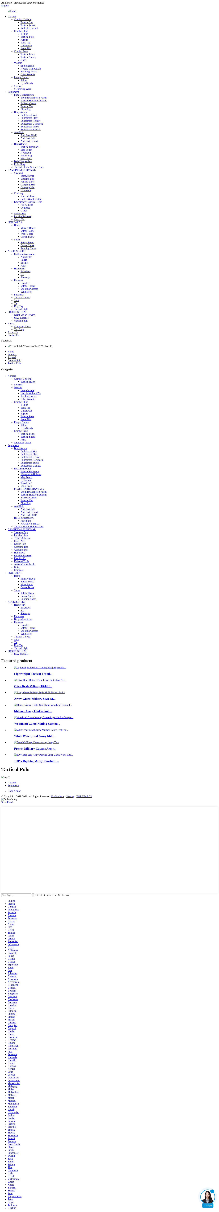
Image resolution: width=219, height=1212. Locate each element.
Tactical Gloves (22, 297)
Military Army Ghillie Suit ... (33, 711)
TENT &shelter (22, 538)
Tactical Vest (27, 106)
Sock (16, 300)
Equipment (13, 91)
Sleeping (18, 173)
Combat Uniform (22, 19)
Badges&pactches (23, 619)
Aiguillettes (26, 257)
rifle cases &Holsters (31, 474)
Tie (15, 303)
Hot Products (57, 796)
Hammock (26, 190)
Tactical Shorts (28, 57)
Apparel (12, 16)
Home (11, 351)
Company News (22, 326)
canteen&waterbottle (31, 199)
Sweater (18, 86)
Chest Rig (26, 109)
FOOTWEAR (15, 222)
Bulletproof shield (30, 126)
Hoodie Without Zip (31, 68)
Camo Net (19, 219)
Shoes (17, 239)
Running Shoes (28, 248)
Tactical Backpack (30, 146)
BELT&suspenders (24, 517)
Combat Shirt (21, 31)
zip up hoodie (27, 65)
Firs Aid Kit (27, 204)
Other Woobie (28, 74)
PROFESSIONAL (17, 312)
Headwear (19, 268)
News (11, 323)
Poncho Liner (27, 181)
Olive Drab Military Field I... (33, 686)
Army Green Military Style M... (34, 698)
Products (12, 354)
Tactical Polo (27, 36)
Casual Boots (27, 236)
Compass (25, 207)
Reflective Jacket (29, 28)
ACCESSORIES (16, 251)
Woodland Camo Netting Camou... (37, 723)
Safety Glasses (28, 286)
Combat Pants (21, 51)
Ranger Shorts (21, 77)
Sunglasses (26, 291)
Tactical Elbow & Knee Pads (28, 167)
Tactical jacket (28, 25)
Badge (24, 259)
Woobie (18, 62)
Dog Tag (18, 306)
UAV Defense (21, 317)
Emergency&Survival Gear (28, 202)
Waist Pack (26, 158)
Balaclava (25, 271)
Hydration (26, 152)
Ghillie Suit (20, 213)
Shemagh (25, 277)
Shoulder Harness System (33, 97)
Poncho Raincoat (22, 216)
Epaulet (24, 262)
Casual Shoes (27, 245)
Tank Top (25, 42)
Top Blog (19, 329)
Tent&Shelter (27, 175)
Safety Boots (27, 230)
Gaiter (24, 210)
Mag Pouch (26, 149)
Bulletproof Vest (29, 115)
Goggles (25, 283)
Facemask (19, 294)
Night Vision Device (24, 315)
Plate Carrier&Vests (24, 94)
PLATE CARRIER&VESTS (29, 488)
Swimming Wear (22, 89)
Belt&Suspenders (23, 161)
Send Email (7, 802)
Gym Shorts (27, 83)
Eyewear (18, 280)
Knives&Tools (28, 196)
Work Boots (27, 233)
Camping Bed (28, 184)
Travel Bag (26, 155)
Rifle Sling (19, 164)
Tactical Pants (27, 54)
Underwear (26, 45)
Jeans (23, 60)
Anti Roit (19, 132)
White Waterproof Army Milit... (35, 736)
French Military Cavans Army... (35, 748)
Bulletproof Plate (29, 118)
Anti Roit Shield (29, 135)
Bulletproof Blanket (31, 129)
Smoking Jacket (29, 71)
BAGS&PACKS (22, 468)
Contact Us (13, 335)
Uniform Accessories (24, 254)
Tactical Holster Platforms (34, 100)
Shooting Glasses (29, 288)
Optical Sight (20, 320)
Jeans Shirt (26, 48)
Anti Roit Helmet (29, 141)
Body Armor (20, 112)
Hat (22, 274)
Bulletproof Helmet (30, 120)
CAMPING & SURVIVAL (22, 170)
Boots (17, 225)
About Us (13, 332)
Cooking (18, 193)
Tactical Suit (27, 22)
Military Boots (28, 228)
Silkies (24, 80)
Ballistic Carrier (28, 103)
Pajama (24, 39)
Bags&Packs (20, 144)
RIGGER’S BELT (30, 523)
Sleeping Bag (27, 178)
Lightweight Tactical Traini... (33, 673)
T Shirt (24, 34)
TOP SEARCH (84, 796)
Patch (23, 265)
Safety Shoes (27, 242)
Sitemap (70, 796)
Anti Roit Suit (28, 138)
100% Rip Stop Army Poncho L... (36, 761)
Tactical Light (21, 309)
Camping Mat (27, 187)
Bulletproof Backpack (32, 123)
